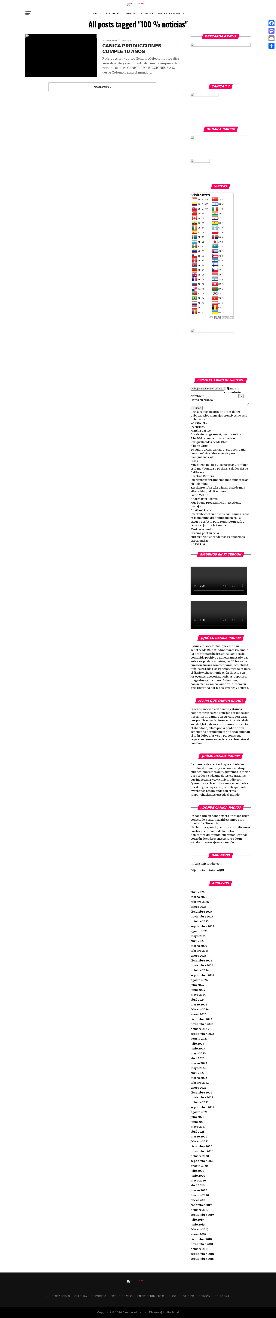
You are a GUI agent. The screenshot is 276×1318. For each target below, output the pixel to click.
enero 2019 (198, 1234)
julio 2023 (197, 1043)
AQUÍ (220, 870)
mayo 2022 (198, 1068)
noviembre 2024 (202, 965)
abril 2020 (198, 1185)
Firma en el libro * (203, 400)
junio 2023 (198, 1048)
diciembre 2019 (201, 1205)
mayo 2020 (198, 1180)
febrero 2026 (200, 902)
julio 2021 (197, 1117)
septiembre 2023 (202, 1034)
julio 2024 (197, 985)
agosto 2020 (199, 1166)
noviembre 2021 (202, 1097)
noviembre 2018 (202, 1244)
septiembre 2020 (202, 1161)
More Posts (102, 86)
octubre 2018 (199, 1249)
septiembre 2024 (202, 975)
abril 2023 (197, 1058)
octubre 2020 (200, 1156)
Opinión (130, 13)
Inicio (96, 13)
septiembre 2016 (202, 1258)
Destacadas (60, 1296)
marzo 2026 (199, 897)
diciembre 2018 (201, 1239)
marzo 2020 (199, 1190)
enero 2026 (199, 906)
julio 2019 (197, 1219)
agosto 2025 (199, 931)
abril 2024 (197, 999)
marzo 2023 (199, 1063)
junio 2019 (198, 1224)
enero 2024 (198, 1014)
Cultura (80, 1296)
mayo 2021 (198, 1126)
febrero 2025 (200, 950)
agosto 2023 (199, 1038)
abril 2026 (198, 892)
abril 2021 (197, 1131)
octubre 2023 (200, 1029)
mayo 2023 (198, 1053)
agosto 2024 (199, 980)
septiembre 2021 (202, 1107)
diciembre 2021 (201, 1092)
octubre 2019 (199, 1210)
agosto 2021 (199, 1112)
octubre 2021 (199, 1102)
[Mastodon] (271, 31)
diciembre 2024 (201, 960)
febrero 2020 (200, 1195)
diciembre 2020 (201, 1146)
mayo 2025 (198, 936)
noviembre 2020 (202, 1151)
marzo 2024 (199, 1004)
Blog (172, 1296)
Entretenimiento (171, 13)
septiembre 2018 (202, 1254)
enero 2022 (198, 1087)
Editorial (112, 13)
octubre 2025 (200, 921)
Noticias (147, 13)
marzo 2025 (199, 946)
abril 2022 (197, 1073)
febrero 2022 (200, 1082)
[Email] (271, 38)
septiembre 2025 (202, 926)
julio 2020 (197, 1170)
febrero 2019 (199, 1229)
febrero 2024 (200, 1009)
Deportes (98, 1296)
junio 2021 (198, 1122)
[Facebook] (271, 23)
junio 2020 (198, 1175)
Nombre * (197, 396)
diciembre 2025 (201, 911)
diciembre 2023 (201, 1019)
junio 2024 (198, 990)
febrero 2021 (199, 1141)
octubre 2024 (200, 970)
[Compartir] (271, 46)
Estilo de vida (122, 1296)
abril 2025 (197, 941)
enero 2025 (198, 955)
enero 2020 (199, 1200)
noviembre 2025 (202, 916)
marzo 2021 (199, 1136)
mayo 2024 (198, 994)
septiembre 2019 (202, 1214)
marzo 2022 (199, 1078)
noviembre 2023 (202, 1024)
